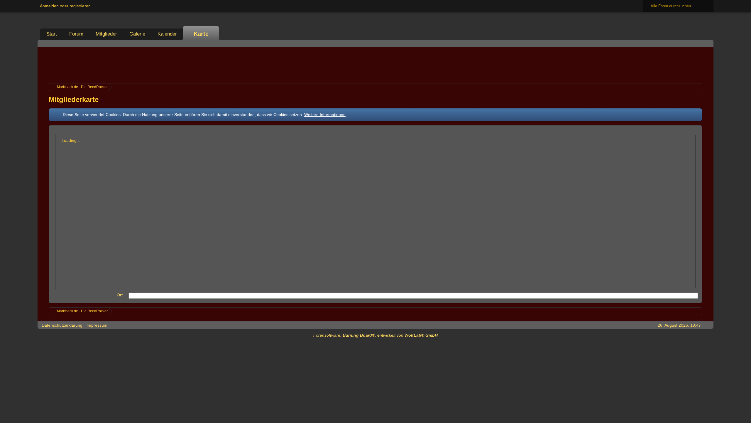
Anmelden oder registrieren (65, 6)
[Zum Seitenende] (707, 43)
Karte (201, 34)
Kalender (167, 34)
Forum (76, 34)
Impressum (97, 325)
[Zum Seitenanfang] (707, 325)
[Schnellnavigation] (699, 43)
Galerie (137, 34)
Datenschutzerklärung (62, 325)
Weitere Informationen (325, 114)
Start (51, 34)
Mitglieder (106, 34)
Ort (120, 295)
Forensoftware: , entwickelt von (375, 335)
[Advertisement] (375, 64)
